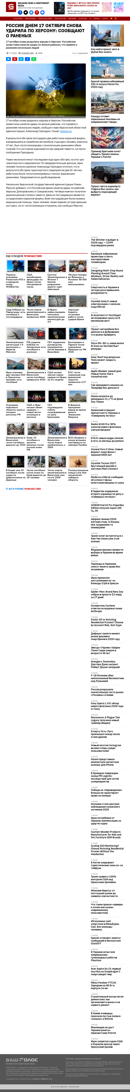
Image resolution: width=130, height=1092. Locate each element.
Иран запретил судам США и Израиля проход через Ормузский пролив (107, 1044)
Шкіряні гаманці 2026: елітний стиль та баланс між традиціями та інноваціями (105, 523)
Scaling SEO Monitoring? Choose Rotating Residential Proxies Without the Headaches (107, 850)
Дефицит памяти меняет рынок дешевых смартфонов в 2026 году (105, 636)
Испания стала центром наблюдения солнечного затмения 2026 (105, 806)
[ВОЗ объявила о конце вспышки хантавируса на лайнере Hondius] (77, 429)
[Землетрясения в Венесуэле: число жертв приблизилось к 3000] (57, 429)
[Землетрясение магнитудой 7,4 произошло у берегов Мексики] (15, 334)
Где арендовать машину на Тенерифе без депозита (107, 386)
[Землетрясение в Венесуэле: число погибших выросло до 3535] (15, 429)
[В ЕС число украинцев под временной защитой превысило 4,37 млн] (77, 364)
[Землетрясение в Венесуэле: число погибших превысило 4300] (36, 364)
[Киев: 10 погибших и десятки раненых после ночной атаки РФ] (36, 429)
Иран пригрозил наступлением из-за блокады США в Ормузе (105, 580)
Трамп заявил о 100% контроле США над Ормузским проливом (103, 879)
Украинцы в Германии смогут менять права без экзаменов (105, 566)
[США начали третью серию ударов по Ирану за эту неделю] (57, 364)
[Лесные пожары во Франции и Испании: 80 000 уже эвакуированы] (77, 266)
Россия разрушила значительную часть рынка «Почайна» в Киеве (107, 692)
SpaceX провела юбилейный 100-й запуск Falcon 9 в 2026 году (107, 84)
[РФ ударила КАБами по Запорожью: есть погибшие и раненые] (36, 334)
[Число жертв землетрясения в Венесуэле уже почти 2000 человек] (57, 461)
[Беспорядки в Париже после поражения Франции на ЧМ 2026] (77, 334)
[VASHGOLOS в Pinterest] (37, 12)
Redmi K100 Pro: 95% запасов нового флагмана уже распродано (106, 427)
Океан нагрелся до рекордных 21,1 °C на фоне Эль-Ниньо (107, 398)
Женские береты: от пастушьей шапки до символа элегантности (104, 893)
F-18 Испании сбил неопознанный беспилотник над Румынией (107, 678)
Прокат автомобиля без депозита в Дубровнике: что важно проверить (105, 331)
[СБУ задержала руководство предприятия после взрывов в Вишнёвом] (57, 334)
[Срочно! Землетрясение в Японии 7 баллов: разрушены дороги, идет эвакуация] (57, 266)
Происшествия (45, 18)
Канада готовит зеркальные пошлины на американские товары (105, 119)
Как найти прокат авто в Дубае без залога (105, 51)
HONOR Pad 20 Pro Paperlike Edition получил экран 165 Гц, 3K (107, 507)
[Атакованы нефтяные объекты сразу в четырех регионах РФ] (15, 396)
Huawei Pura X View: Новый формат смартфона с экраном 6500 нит (107, 452)
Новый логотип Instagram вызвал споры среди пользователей (106, 748)
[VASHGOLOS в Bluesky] (42, 12)
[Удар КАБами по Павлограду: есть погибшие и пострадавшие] (15, 301)
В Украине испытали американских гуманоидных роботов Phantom (104, 956)
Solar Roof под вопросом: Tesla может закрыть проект (105, 359)
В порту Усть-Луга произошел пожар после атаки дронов (105, 734)
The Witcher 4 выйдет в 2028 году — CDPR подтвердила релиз (104, 242)
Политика (18, 18)
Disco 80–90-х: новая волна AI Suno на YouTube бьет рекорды (107, 346)
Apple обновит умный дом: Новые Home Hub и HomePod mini (106, 373)
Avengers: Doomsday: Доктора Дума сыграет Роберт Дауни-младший (105, 664)
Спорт (105, 18)
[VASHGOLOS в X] (25, 12)
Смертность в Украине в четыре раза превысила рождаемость (105, 290)
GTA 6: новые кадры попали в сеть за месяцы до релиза (107, 439)
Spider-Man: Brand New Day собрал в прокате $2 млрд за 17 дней (107, 594)
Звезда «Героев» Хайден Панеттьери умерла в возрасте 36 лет (105, 650)
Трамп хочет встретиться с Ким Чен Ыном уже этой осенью (107, 538)
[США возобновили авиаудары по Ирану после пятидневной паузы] (36, 266)
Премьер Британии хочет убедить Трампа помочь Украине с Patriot (106, 154)
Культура (83, 18)
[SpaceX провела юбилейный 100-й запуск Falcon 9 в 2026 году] (107, 68)
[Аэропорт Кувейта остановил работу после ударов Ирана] (77, 301)
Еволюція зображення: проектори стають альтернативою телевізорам (104, 258)
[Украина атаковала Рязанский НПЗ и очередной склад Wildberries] (15, 266)
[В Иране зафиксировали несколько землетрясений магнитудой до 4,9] (57, 301)
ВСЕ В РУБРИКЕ (25, 489)
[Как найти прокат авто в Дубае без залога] (107, 36)
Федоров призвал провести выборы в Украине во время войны (107, 552)
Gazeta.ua (66, 131)
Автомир (72, 18)
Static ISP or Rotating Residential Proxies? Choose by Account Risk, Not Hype (107, 622)
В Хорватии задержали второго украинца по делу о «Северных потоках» (107, 494)
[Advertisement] (47, 230)
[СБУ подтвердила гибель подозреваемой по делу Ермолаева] (57, 396)
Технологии (60, 18)
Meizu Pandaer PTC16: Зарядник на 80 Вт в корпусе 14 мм (103, 985)
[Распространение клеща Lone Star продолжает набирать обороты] (77, 461)
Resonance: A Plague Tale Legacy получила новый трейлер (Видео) (105, 720)
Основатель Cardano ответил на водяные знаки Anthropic (106, 608)
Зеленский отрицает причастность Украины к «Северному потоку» (105, 412)
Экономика (30, 18)
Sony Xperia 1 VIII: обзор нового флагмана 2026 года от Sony (107, 706)
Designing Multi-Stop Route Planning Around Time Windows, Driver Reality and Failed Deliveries (107, 275)
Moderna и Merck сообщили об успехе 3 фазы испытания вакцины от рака (107, 479)
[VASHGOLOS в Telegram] (31, 12)
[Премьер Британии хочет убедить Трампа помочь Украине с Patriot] (107, 138)
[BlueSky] (8, 59)
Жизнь (97, 18)
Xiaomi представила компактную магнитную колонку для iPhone (105, 762)
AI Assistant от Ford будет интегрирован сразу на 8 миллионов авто (106, 318)
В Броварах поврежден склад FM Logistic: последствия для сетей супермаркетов (105, 777)
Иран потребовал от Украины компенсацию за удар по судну (106, 820)
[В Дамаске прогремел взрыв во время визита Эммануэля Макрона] (77, 396)
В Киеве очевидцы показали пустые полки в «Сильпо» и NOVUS (105, 1016)
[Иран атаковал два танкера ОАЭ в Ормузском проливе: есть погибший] (15, 364)
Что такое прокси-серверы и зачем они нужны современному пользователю (107, 909)
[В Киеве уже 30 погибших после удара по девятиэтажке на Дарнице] (15, 461)
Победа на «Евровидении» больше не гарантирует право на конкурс (106, 792)
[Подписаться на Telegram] (118, 8)
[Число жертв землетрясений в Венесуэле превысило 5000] (36, 301)
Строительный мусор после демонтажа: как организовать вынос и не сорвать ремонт (107, 1001)
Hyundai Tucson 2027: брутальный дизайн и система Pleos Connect (104, 466)
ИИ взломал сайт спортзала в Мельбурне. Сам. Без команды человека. (105, 925)
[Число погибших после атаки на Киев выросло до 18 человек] (36, 461)
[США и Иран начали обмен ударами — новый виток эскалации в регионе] (36, 396)
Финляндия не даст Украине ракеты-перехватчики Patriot (103, 1030)
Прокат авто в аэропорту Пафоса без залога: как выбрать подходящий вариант (105, 190)
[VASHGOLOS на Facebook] (20, 12)
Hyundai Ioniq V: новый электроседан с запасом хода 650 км (105, 304)
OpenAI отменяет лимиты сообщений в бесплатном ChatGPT (106, 940)
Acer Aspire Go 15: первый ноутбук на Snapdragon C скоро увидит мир (106, 971)
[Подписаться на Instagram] (107, 8)
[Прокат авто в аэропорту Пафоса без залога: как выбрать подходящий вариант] (107, 173)
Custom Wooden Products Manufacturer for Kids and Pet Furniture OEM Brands (106, 834)
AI (90, 18)
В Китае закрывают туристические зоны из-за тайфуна (107, 865)
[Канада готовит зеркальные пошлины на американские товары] (107, 103)
